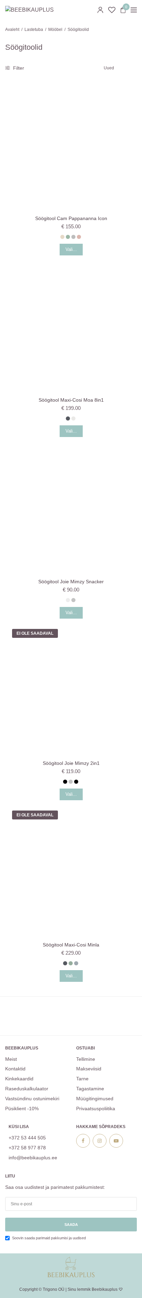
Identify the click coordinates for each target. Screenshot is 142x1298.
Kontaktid (15, 1068)
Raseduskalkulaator (26, 1088)
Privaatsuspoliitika (95, 1108)
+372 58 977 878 (27, 1147)
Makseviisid (88, 1068)
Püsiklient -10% (22, 1108)
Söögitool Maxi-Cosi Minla (71, 944)
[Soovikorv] (111, 9)
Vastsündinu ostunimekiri (32, 1098)
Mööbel (55, 29)
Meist (11, 1059)
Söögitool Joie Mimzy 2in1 (71, 763)
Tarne (82, 1078)
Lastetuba (33, 29)
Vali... (71, 249)
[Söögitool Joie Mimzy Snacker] (71, 506)
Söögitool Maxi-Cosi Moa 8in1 (71, 400)
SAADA (71, 1224)
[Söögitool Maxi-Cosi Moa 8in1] (71, 324)
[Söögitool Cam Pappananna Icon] (71, 142)
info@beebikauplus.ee (33, 1157)
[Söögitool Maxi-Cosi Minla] (71, 869)
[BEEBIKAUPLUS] (29, 10)
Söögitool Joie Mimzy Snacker (71, 581)
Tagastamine (90, 1088)
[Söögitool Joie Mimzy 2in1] (71, 687)
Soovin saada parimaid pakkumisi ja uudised (49, 1238)
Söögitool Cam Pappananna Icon (71, 218)
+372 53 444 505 (27, 1137)
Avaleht (12, 29)
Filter (18, 68)
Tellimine (85, 1059)
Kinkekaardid (19, 1078)
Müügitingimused (94, 1098)
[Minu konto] (100, 9)
